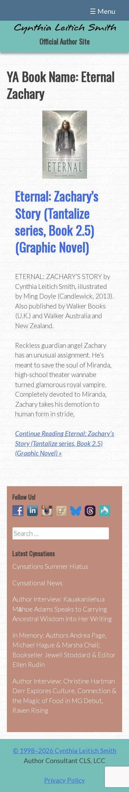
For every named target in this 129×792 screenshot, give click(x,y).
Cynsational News (37, 583)
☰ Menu (102, 11)
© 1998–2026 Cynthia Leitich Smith (64, 750)
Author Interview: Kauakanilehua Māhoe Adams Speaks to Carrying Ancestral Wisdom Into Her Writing (62, 609)
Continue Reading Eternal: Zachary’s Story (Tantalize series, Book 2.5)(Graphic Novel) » (64, 443)
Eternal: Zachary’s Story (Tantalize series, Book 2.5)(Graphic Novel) (56, 221)
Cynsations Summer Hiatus (50, 566)
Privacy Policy (64, 780)
